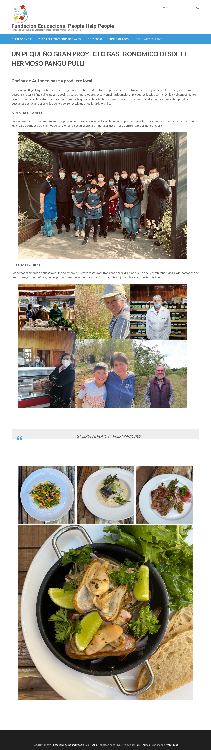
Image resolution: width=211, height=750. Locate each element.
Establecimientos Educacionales (59, 39)
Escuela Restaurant (149, 39)
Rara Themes (143, 744)
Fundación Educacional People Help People (63, 26)
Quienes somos (21, 39)
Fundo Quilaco (119, 39)
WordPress (171, 744)
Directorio (95, 39)
